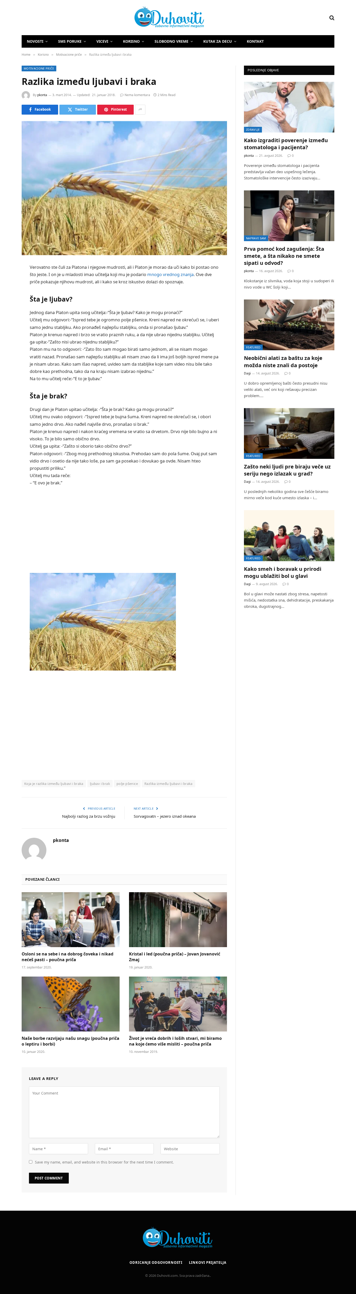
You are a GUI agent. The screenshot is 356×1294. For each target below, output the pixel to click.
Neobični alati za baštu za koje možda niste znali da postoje (283, 361)
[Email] (8, 334)
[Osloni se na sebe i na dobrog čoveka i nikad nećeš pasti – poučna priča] (71, 919)
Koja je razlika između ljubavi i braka (53, 783)
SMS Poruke (70, 41)
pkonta (42, 95)
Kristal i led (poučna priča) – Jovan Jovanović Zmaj (174, 956)
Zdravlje (253, 130)
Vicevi (102, 41)
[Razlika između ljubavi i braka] (124, 188)
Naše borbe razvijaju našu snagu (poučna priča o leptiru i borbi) (70, 1041)
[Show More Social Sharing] (140, 110)
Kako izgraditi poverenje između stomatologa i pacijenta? (286, 144)
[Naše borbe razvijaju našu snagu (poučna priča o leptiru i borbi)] (71, 1004)
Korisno (131, 41)
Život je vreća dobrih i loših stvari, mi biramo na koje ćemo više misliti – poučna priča (175, 1041)
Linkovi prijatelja (207, 1262)
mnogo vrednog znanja (170, 274)
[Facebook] (8, 281)
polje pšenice (127, 783)
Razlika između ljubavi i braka (168, 783)
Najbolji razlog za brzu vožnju (88, 816)
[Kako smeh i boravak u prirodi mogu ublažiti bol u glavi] (289, 535)
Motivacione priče (39, 68)
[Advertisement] (124, 529)
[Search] (331, 17)
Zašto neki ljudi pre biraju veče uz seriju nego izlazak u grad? (287, 470)
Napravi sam (256, 238)
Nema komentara (137, 95)
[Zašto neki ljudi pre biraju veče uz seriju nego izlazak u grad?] (289, 433)
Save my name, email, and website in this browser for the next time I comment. (104, 1162)
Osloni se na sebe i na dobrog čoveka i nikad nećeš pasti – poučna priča (67, 956)
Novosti (35, 41)
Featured (253, 347)
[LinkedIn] (8, 307)
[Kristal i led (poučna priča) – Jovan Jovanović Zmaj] (178, 919)
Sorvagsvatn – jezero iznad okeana (165, 816)
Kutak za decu (217, 41)
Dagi (247, 373)
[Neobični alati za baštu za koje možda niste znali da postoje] (289, 324)
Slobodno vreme (171, 41)
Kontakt (255, 41)
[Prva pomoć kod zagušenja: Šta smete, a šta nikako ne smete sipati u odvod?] (289, 215)
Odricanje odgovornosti (156, 1262)
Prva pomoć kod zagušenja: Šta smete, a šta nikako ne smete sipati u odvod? (284, 255)
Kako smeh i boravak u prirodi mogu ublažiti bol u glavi (282, 572)
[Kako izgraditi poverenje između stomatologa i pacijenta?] (289, 107)
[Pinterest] (8, 320)
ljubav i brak (100, 783)
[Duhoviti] (113, 17)
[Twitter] (8, 294)
